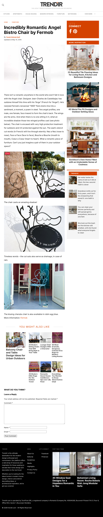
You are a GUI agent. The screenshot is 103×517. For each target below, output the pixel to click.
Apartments (17, 14)
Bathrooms (72, 14)
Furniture (61, 14)
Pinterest (44, 457)
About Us (30, 454)
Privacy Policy (32, 470)
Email (6, 432)
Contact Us (31, 473)
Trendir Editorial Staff (13, 37)
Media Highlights (31, 464)
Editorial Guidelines (31, 458)
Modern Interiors (47, 14)
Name (7, 428)
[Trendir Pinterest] (75, 31)
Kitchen (7, 14)
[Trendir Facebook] (70, 31)
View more (89, 14)
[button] (34, 67)
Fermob (24, 318)
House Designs (31, 14)
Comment (8, 403)
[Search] (3, 5)
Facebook (44, 454)
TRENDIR (51, 4)
